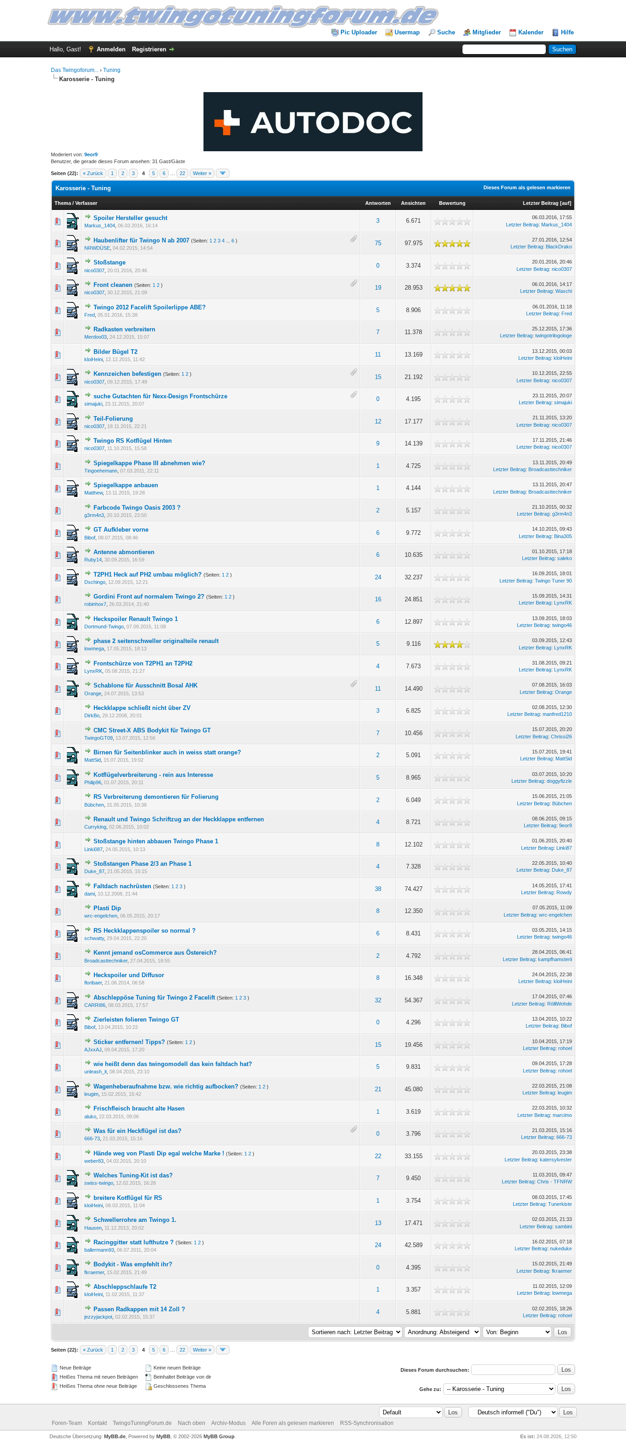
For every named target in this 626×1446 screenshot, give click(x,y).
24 (378, 577)
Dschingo (94, 582)
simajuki (93, 404)
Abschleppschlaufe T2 (124, 1286)
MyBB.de (115, 1436)
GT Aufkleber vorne (120, 529)
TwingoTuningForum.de (142, 1423)
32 (378, 1000)
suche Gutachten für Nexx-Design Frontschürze (160, 396)
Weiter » (202, 173)
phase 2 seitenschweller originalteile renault (156, 641)
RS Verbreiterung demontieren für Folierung (156, 796)
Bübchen (94, 805)
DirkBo (91, 715)
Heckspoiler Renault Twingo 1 (135, 619)
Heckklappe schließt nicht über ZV (142, 707)
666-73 (92, 1138)
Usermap (407, 32)
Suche (446, 32)
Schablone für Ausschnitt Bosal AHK (145, 685)
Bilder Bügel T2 (115, 351)
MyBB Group (219, 1436)
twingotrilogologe (553, 335)
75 (378, 243)
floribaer (93, 982)
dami (89, 893)
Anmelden (111, 49)
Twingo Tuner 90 (553, 580)
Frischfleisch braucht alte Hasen (139, 1108)
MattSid (92, 760)
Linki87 (564, 848)
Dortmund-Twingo (104, 626)
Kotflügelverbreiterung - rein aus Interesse (153, 774)
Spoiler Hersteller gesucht (130, 217)
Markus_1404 (99, 225)
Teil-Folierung (113, 418)
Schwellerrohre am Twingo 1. (134, 1219)
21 (378, 1089)
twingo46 (562, 625)
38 (378, 888)
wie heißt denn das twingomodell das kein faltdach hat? (172, 1064)
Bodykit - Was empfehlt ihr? (132, 1264)
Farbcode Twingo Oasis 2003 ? (137, 507)
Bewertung (452, 203)
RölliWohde (559, 1003)
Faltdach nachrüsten (122, 886)
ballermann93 (99, 1250)
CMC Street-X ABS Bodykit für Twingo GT (152, 730)
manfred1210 (557, 714)
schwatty (94, 938)
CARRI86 (94, 1005)
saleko (564, 558)
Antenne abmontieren (123, 552)
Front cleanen (112, 284)
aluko (90, 1116)
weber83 (94, 1161)
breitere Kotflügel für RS (127, 1197)
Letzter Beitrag (541, 203)
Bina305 (563, 536)
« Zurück (93, 173)
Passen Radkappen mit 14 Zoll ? (139, 1309)
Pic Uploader (358, 32)
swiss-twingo (98, 1183)
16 (378, 599)
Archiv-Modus (228, 1423)
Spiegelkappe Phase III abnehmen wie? (149, 463)
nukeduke (561, 1248)
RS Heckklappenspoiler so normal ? (144, 930)
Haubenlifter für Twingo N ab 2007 (141, 240)
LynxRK (563, 602)
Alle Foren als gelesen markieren (293, 1423)
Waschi (563, 291)
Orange (92, 693)
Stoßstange (109, 262)
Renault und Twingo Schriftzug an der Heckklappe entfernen (178, 819)
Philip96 (92, 782)
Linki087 (93, 849)
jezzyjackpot (98, 1317)
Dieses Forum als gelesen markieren (527, 187)
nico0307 (94, 270)
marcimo (562, 1115)
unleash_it (95, 1071)
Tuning (112, 70)
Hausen (93, 1228)
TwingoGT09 (98, 738)
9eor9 (91, 154)
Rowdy (564, 892)
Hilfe (567, 32)
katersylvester (556, 1159)
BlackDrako (559, 246)
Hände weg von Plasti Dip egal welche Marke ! (158, 1153)
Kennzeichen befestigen (127, 373)
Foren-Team (67, 1423)
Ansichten (413, 203)
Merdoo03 (95, 337)
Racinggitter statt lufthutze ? (133, 1242)
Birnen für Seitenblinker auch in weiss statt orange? (167, 752)
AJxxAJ (93, 1049)
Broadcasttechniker (550, 469)
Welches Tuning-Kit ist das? (133, 1175)
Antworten (378, 203)
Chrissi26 (561, 736)
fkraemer (94, 1272)
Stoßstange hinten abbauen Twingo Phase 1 (155, 841)
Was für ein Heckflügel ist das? (137, 1130)
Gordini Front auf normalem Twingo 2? (148, 596)
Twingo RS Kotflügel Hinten (132, 440)
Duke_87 (94, 871)
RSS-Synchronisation (367, 1423)
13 (378, 1223)
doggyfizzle (559, 781)
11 (378, 354)
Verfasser (86, 203)
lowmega (94, 648)
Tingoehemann (100, 470)
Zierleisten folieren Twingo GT (136, 1019)
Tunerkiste (560, 1204)
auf (566, 203)
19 (378, 287)
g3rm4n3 (94, 515)
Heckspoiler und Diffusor (128, 975)
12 (378, 421)
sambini (563, 1226)
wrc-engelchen (100, 915)
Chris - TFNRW (554, 1181)
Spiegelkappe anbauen (125, 485)
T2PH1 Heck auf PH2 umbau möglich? (147, 574)
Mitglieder (486, 32)
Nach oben (191, 1423)
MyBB (163, 1436)
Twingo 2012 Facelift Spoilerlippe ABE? (149, 307)
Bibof (89, 537)
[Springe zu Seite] (223, 173)
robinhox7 (95, 604)
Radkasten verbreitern (124, 329)
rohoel (565, 1048)
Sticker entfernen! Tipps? (129, 1042)
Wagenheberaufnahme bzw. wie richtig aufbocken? (165, 1086)
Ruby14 (93, 559)
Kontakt (97, 1423)
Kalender (531, 32)
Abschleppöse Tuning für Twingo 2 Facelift (154, 997)
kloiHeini (93, 359)
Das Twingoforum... (75, 70)
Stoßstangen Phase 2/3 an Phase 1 (142, 863)
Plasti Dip (107, 908)
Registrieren (149, 49)
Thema (63, 203)
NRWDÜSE (97, 248)
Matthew (93, 492)
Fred (89, 315)
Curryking (95, 827)
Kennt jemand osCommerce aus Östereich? (155, 952)
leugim (91, 1094)
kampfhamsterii (555, 959)
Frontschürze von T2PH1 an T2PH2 (142, 663)
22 (182, 173)
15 (378, 377)
